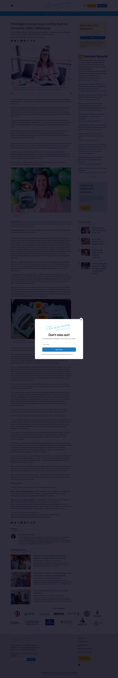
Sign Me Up (59, 349)
